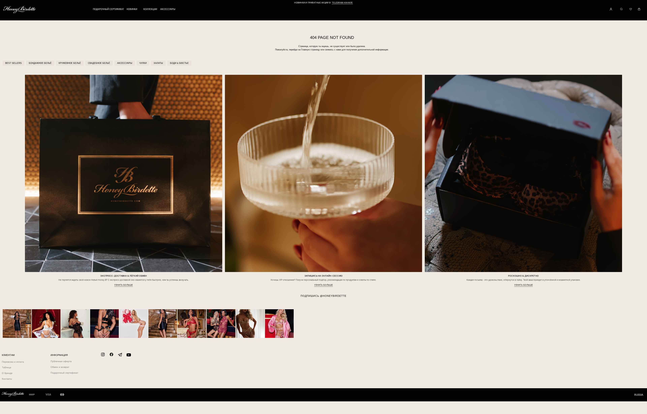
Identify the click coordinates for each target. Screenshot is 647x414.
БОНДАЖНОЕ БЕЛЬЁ (40, 63)
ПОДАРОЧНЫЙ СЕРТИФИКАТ (108, 9)
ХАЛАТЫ (158, 63)
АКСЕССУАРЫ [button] (167, 9)
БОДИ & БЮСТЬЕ (179, 63)
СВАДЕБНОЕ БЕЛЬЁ (99, 63)
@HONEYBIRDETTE (333, 295)
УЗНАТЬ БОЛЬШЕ (123, 285)
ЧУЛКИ (143, 63)
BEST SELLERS (13, 63)
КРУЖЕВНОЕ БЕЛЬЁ (70, 63)
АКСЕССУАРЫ (124, 63)
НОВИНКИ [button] (132, 9)
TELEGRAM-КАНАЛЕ (342, 2)
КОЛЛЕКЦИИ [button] (150, 9)
